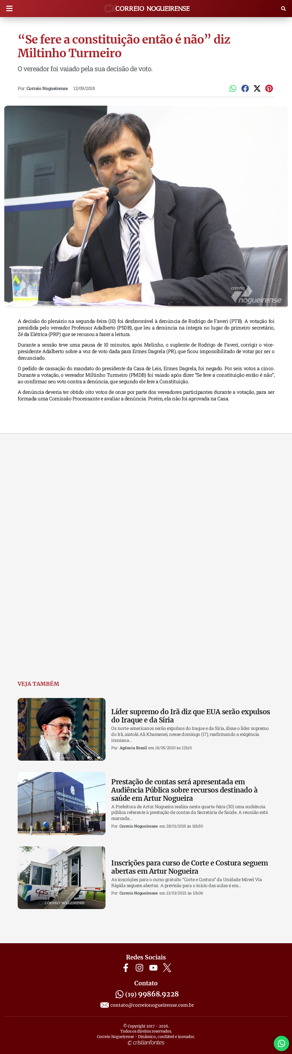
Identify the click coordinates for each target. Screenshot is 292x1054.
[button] (9, 9)
